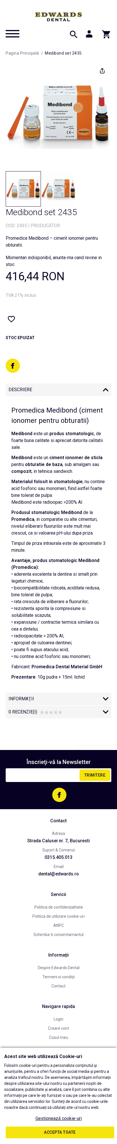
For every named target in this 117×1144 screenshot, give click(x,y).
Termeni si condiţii (58, 977)
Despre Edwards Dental (59, 967)
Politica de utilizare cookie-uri (58, 916)
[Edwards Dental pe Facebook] (13, 366)
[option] (58, 115)
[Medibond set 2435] (23, 188)
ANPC (58, 925)
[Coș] (104, 34)
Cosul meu (58, 1037)
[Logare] (89, 34)
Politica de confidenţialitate (58, 907)
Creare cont (58, 1028)
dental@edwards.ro (58, 874)
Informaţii (21, 698)
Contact (58, 986)
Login (58, 1019)
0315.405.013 (58, 857)
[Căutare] (73, 34)
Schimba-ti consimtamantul (58, 934)
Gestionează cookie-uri (58, 1118)
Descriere (20, 389)
